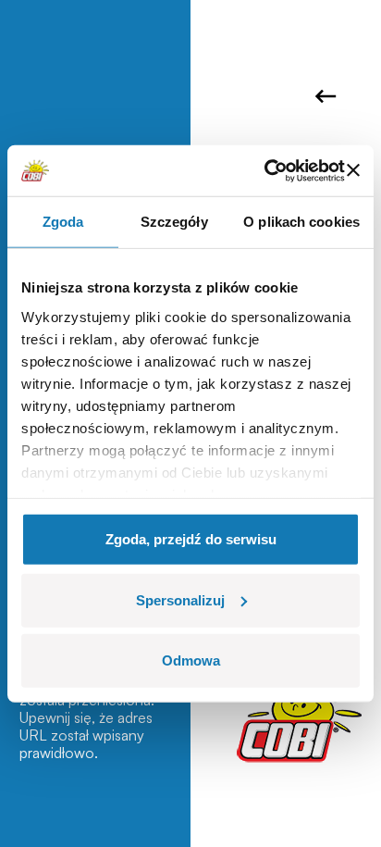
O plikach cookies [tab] (301, 222)
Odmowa (191, 660)
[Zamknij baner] (353, 170)
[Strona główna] (299, 715)
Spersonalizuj (180, 599)
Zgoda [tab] (63, 222)
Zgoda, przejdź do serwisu (191, 539)
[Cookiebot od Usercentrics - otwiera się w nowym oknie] (264, 170)
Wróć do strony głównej (328, 96)
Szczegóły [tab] (174, 222)
